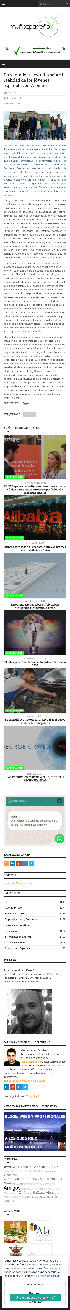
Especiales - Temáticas (35, 925)
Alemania (49, 1171)
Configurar (35, 1301)
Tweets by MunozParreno (18, 883)
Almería (9, 1200)
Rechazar (35, 1293)
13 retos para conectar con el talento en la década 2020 (35, 663)
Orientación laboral (35, 942)
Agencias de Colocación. (42, 1196)
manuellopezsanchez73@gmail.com (24, 1080)
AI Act (21, 1171)
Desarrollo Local (35, 907)
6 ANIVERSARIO (34, 1171)
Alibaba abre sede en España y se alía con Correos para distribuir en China (35, 548)
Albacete (53, 1192)
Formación (35, 930)
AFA (7, 1183)
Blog (35, 902)
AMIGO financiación (14, 1197)
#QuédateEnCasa (31, 1192)
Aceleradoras (10, 1171)
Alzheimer (11, 1175)
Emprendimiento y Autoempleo (35, 919)
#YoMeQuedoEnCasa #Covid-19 (31, 1167)
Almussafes (10, 1193)
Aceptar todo (35, 1284)
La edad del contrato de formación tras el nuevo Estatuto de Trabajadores (35, 721)
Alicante (17, 1183)
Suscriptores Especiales (35, 948)
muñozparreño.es (31, 1061)
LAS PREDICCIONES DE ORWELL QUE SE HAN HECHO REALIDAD (35, 778)
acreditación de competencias (39, 1184)
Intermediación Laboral (35, 936)
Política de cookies (49, 1275)
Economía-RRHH (15, 98)
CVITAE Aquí (31, 1096)
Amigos (12, 1188)
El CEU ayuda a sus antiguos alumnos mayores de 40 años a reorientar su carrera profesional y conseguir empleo (35, 489)
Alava (56, 1188)
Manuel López (13, 103)
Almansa (48, 1188)
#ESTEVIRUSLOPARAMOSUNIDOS (33, 1179)
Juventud (29, 414)
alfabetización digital (32, 1188)
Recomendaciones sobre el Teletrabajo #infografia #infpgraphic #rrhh (35, 606)
